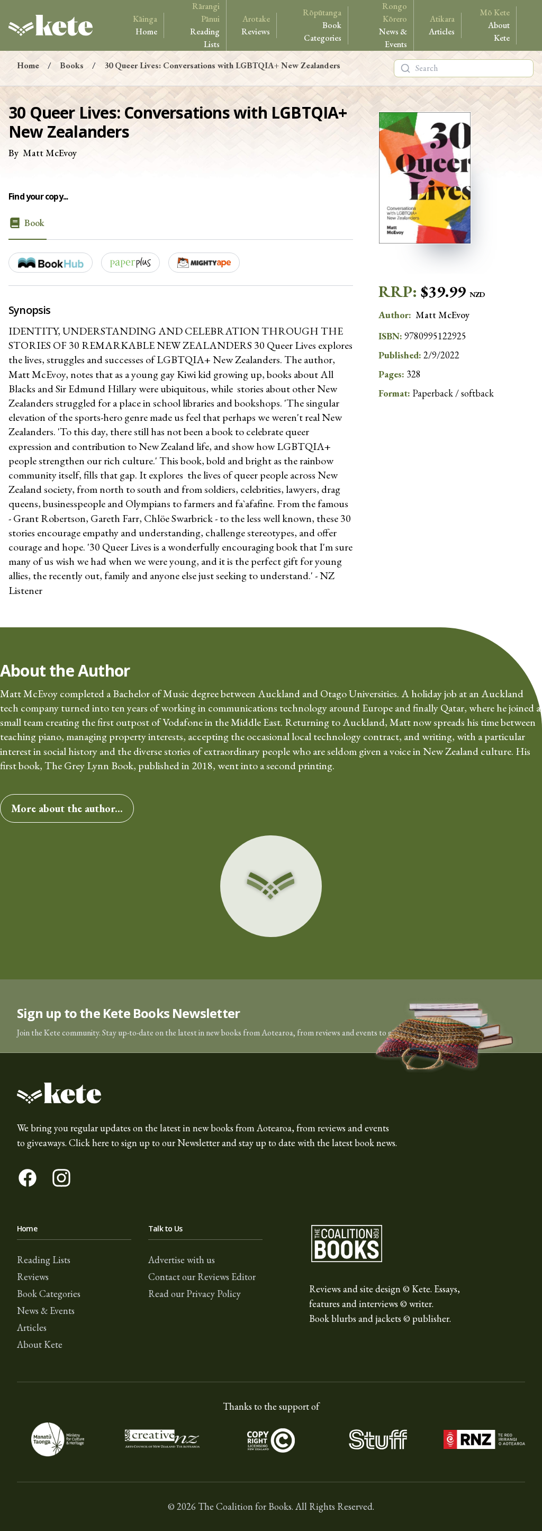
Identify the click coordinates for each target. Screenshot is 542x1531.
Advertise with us (181, 1260)
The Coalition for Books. (245, 1506)
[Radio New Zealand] (484, 1439)
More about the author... (67, 808)
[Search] (405, 68)
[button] (271, 1016)
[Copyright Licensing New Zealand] (271, 1439)
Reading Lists (205, 25)
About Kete (495, 25)
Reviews (255, 25)
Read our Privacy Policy (194, 1293)
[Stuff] (378, 1439)
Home (145, 25)
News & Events (393, 25)
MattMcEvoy (50, 153)
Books (72, 65)
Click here (89, 1143)
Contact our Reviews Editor (202, 1277)
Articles (442, 25)
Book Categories (322, 25)
